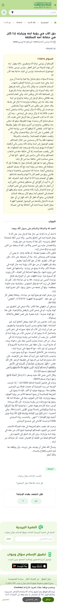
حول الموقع (46, 579)
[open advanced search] (12, 12)
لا (23, 501)
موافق (48, 599)
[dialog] (28, 594)
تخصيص (5, 599)
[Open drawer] (3, 5)
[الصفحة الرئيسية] (55, 23)
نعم (36, 501)
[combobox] (35, 12)
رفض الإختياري (32, 599)
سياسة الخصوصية (15, 579)
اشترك (8, 538)
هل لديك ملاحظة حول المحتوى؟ (29, 483)
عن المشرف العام (32, 579)
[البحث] (4, 12)
